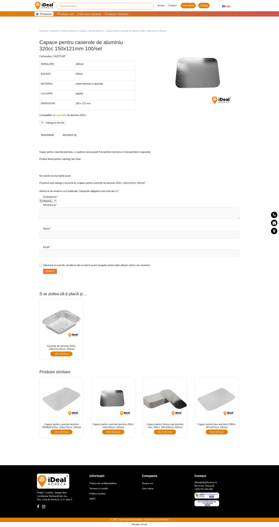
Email (47, 247)
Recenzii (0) (70, 135)
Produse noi (65, 14)
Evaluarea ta (50, 196)
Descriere (47, 135)
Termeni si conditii (98, 488)
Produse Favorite (117, 14)
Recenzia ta (50, 204)
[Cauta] (149, 6)
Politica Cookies (97, 493)
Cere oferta (188, 5)
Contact (172, 5)
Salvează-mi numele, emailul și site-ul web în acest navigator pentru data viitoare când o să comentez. (97, 265)
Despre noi (147, 483)
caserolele (61, 115)
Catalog (204, 5)
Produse (46, 14)
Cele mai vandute (89, 14)
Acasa (161, 5)
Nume (47, 228)
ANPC (92, 498)
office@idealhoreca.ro (205, 482)
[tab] (47, 135)
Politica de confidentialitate (103, 483)
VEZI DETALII (61, 354)
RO (227, 6)
